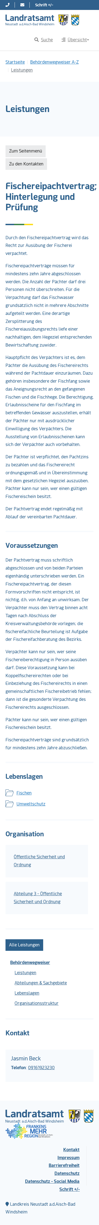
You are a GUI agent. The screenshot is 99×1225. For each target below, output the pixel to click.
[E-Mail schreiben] (22, 4)
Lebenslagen (27, 993)
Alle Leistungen (24, 945)
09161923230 (41, 1067)
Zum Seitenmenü (25, 151)
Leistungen (25, 972)
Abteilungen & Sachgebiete (41, 983)
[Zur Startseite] (42, 19)
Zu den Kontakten (26, 164)
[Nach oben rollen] (87, 1212)
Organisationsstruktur (37, 1003)
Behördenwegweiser (30, 962)
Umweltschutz (30, 804)
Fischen (24, 793)
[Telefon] (7, 4)
